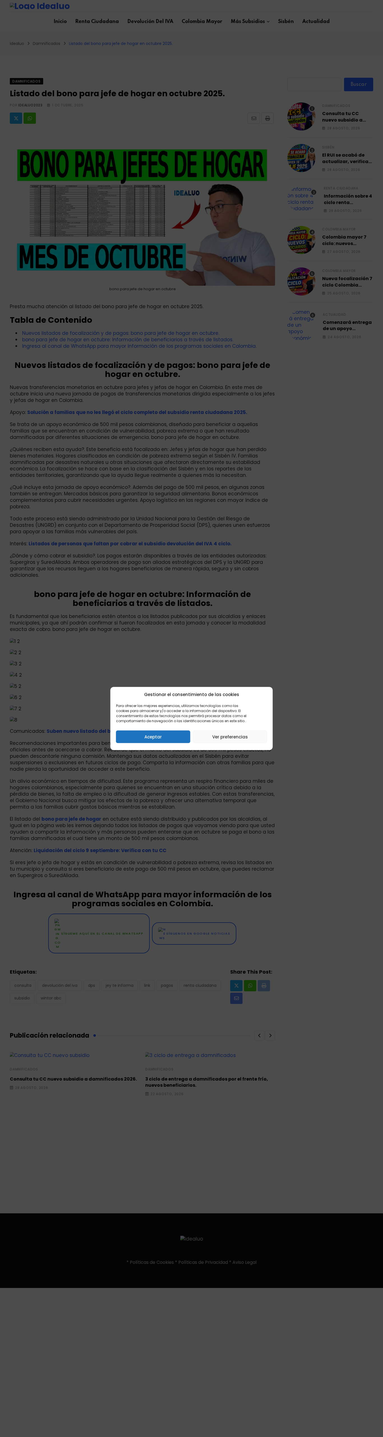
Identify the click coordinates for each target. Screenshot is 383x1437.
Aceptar (153, 737)
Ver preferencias (230, 737)
